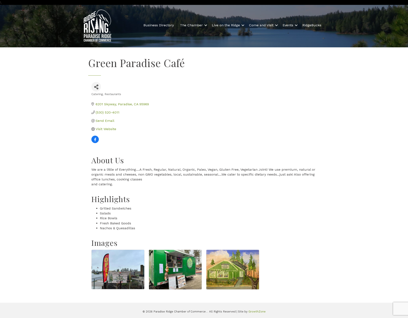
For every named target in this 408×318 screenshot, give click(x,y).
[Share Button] (96, 86)
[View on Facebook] (95, 142)
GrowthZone (257, 311)
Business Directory (158, 25)
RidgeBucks (311, 25)
